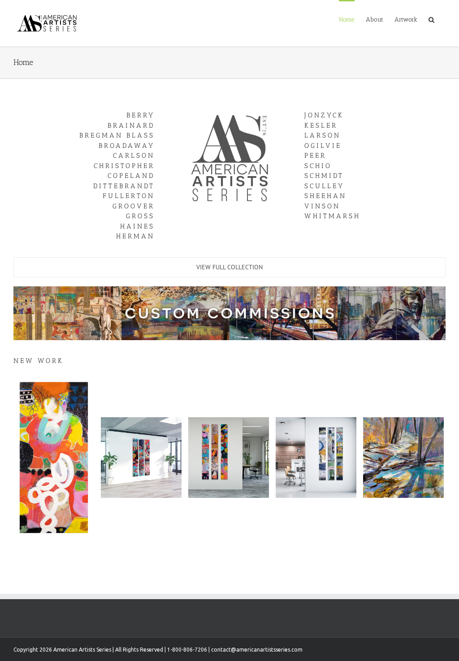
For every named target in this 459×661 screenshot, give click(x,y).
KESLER (321, 125)
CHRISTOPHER (124, 166)
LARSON (322, 135)
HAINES (137, 226)
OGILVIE (323, 146)
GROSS (140, 216)
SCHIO (318, 166)
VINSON (322, 206)
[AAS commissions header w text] (229, 289)
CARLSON (134, 155)
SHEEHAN (325, 196)
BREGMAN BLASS (117, 135)
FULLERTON (129, 196)
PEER (315, 155)
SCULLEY (324, 186)
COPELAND (131, 176)
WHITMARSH (332, 216)
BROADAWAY (127, 146)
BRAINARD (131, 125)
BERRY (140, 115)
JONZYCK (324, 115)
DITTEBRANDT (124, 186)
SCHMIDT (324, 176)
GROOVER (134, 206)
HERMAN (135, 236)
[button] (431, 19)
